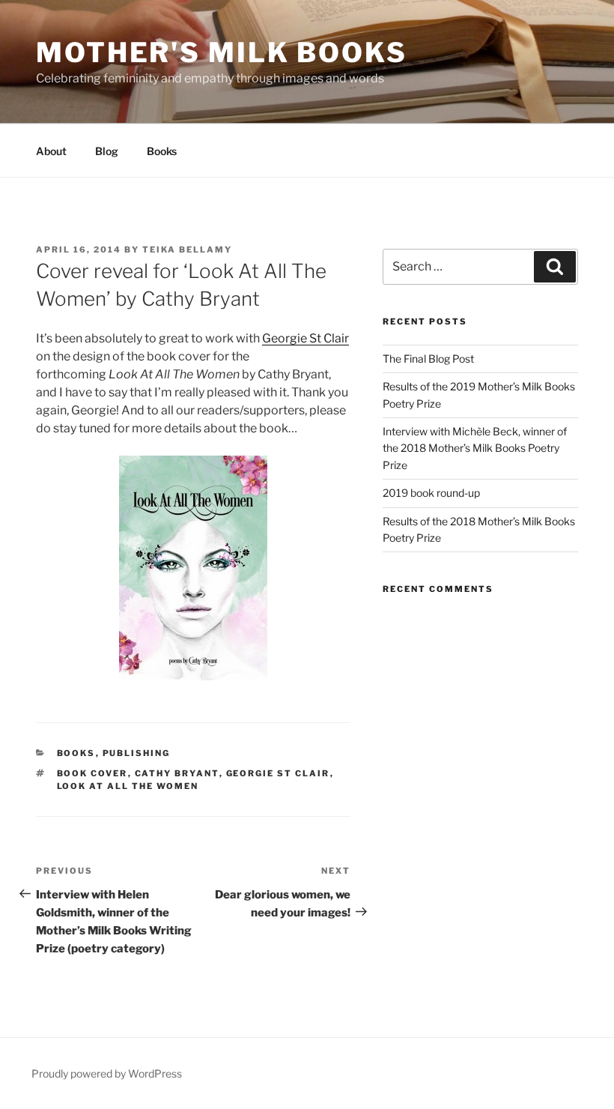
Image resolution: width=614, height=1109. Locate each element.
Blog (106, 151)
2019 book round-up (431, 492)
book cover (92, 773)
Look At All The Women (128, 786)
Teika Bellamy (187, 249)
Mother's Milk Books (221, 52)
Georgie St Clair (305, 338)
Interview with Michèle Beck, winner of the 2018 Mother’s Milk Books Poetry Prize (475, 448)
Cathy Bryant (177, 773)
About (51, 151)
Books (162, 151)
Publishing (137, 753)
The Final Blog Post (428, 358)
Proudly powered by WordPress (106, 1073)
